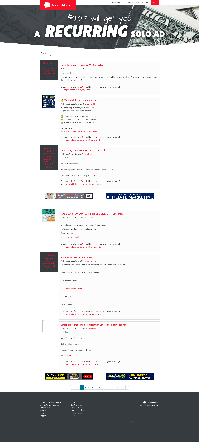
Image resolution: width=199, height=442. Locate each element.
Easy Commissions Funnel (71, 289)
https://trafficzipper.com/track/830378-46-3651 (82, 314)
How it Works (117, 2)
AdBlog (130, 2)
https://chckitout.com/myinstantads (78, 90)
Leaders (73, 402)
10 (106, 387)
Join (147, 2)
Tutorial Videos (76, 413)
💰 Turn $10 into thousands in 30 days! (80, 100)
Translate (155, 405)
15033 (122, 387)
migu (89, 69)
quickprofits (91, 104)
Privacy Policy (45, 408)
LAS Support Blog (77, 410)
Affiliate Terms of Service (49, 405)
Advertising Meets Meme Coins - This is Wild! (83, 150)
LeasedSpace (62, 5)
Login (155, 2)
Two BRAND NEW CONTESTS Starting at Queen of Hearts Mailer (92, 213)
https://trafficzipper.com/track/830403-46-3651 (82, 184)
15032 (116, 387)
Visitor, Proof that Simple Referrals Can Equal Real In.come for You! (94, 324)
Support (43, 416)
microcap (90, 154)
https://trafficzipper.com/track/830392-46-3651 (82, 247)
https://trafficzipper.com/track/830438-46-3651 (79, 131)
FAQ (42, 413)
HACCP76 (90, 217)
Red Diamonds (76, 405)
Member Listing (76, 408)
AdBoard (139, 2)
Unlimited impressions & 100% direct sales (82, 65)
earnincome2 (91, 328)
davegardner (91, 261)
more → (77, 80)
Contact (43, 410)
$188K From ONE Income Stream (77, 257)
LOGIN (82, 87)
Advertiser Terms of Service (50, 402)
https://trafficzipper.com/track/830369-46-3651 (82, 364)
